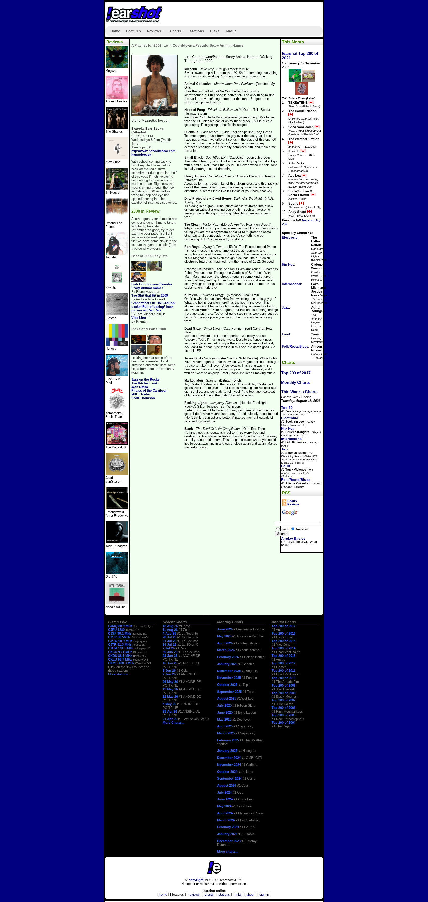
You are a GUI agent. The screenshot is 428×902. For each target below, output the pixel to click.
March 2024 (226, 820)
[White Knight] (117, 542)
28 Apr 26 (170, 711)
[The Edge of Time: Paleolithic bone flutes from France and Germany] (117, 508)
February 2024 (228, 827)
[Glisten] (117, 219)
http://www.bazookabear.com (153, 151)
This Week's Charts (299, 392)
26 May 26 (170, 682)
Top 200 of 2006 (283, 708)
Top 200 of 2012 (283, 663)
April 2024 (225, 813)
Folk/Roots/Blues (295, 346)
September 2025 (229, 692)
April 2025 (225, 726)
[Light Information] (117, 474)
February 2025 (228, 740)
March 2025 (226, 733)
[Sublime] (117, 158)
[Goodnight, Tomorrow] (117, 603)
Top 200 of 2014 (283, 648)
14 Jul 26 (169, 644)
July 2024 (224, 792)
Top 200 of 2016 (283, 633)
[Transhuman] (117, 97)
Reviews (156, 32)
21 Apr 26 (170, 719)
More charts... (227, 851)
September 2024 (229, 778)
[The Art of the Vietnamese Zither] (117, 189)
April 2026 (225, 643)
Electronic (289, 237)
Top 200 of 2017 (296, 373)
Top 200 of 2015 (283, 641)
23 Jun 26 (170, 656)
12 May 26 (170, 696)
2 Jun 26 (169, 674)
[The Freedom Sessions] (117, 375)
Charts (178, 32)
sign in (264, 894)
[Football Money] (117, 284)
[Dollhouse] (117, 443)
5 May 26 (169, 704)
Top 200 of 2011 (283, 670)
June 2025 (225, 712)
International (291, 284)
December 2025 (229, 671)
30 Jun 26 (170, 652)
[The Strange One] (117, 67)
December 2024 (229, 758)
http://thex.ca (141, 154)
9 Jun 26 (169, 670)
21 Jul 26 (169, 641)
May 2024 (224, 806)
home (163, 894)
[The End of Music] (117, 345)
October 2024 (227, 771)
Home (115, 31)
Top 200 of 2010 (283, 678)
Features (133, 31)
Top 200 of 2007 (283, 700)
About (230, 31)
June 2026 (225, 629)
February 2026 (228, 657)
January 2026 (227, 664)
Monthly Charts (295, 382)
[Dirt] (117, 409)
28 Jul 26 (169, 637)
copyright (196, 880)
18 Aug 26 (170, 626)
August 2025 (226, 698)
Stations (197, 31)
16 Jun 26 (170, 663)
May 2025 (224, 719)
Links (214, 31)
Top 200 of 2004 (283, 722)
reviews (194, 894)
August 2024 (226, 785)
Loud (286, 334)
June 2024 (225, 799)
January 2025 (227, 751)
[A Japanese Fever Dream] (117, 253)
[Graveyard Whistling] (117, 573)
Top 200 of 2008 (283, 693)
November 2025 (229, 678)
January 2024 (227, 834)
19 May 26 (170, 689)
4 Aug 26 (169, 633)
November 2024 (229, 765)
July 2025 (224, 705)
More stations (118, 674)
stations (224, 894)
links (238, 894)
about (250, 894)
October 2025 (227, 685)
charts (209, 894)
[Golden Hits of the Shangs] (117, 128)
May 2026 (224, 636)
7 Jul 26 (169, 648)
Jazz (285, 307)
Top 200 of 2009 (283, 685)
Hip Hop (288, 264)
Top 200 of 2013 (283, 656)
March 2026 (226, 650)
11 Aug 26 (170, 630)
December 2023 (229, 841)
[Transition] (117, 314)
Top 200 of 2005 (283, 715)
